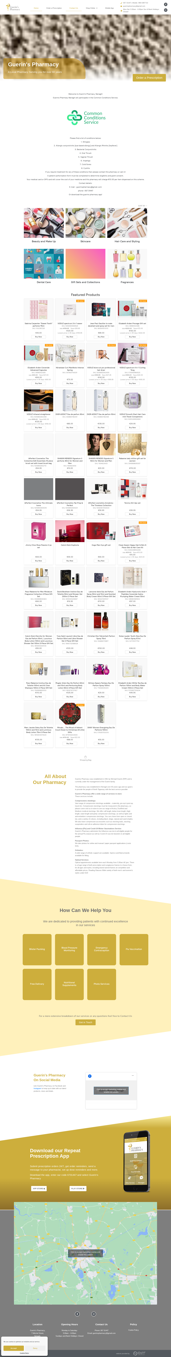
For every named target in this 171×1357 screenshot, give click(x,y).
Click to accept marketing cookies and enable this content (111, 1090)
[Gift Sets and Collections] (86, 264)
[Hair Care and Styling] (127, 223)
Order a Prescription (54, 8)
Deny (35, 1348)
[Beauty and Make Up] (44, 223)
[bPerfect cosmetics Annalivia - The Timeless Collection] (101, 489)
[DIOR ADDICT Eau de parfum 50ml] (101, 400)
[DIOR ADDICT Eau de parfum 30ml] (69, 400)
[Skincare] (86, 223)
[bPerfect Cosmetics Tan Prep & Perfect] (69, 489)
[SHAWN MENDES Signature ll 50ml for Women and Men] (101, 444)
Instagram (37, 1088)
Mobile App (109, 8)
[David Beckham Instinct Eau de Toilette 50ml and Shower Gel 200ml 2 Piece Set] (69, 578)
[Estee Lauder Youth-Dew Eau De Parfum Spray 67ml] (132, 622)
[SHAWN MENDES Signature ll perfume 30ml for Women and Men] (69, 444)
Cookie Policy (24, 1353)
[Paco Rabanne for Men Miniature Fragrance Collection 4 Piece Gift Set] (38, 578)
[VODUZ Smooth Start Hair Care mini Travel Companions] (132, 400)
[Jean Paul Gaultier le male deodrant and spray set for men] (101, 309)
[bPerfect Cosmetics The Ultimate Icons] (38, 489)
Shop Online (90, 8)
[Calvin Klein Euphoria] (69, 531)
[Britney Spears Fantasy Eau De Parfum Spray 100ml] (101, 669)
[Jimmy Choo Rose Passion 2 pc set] (38, 531)
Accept (14, 1348)
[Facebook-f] (166, 4)
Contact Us (73, 8)
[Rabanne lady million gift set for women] (132, 444)
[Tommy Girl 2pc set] (132, 489)
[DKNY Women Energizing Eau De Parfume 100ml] (101, 713)
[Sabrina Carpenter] (38, 309)
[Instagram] (166, 10)
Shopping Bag (85, 760)
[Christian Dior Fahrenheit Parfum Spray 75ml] (101, 622)
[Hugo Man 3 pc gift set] (101, 531)
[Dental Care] (44, 264)
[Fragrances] (127, 264)
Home (36, 8)
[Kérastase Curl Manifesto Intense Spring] (69, 354)
